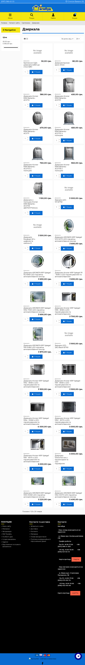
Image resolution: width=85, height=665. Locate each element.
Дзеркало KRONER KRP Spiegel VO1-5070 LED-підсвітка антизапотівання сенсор (68, 239)
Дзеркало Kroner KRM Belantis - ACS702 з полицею (62, 132)
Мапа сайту (6, 526)
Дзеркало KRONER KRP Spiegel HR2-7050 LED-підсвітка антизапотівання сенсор (37, 310)
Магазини (6, 529)
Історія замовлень (9, 539)
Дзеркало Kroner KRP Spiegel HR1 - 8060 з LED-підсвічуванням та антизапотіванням (67, 384)
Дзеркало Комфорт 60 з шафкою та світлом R (29, 240)
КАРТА (75, 593)
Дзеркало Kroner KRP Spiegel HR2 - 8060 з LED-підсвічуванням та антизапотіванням (36, 384)
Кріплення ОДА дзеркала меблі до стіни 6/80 (32, 65)
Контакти (34, 531)
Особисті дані (7, 537)
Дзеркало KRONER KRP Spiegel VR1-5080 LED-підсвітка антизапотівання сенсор (37, 347)
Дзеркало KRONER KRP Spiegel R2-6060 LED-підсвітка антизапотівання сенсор (37, 275)
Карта (76, 559)
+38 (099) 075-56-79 (69, 579)
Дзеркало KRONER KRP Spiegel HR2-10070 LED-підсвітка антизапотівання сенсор (68, 495)
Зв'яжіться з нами (37, 526)
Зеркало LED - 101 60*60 (61, 201)
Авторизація (6, 531)
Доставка (34, 529)
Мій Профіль (7, 534)
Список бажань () (75, 1)
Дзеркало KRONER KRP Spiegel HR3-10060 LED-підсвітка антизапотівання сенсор (37, 495)
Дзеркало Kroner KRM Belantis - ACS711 (31, 131)
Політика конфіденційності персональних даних (41, 540)
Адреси (5, 542)
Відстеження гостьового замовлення (11, 546)
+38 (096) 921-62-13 (69, 551)
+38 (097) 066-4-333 (69, 546)
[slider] (3, 47)
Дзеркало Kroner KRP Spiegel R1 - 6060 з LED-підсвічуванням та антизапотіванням (69, 275)
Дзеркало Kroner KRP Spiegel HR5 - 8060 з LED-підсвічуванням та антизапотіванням (67, 311)
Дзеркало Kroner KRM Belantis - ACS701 (62, 98)
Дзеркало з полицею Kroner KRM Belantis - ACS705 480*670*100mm (31, 204)
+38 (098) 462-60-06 (69, 585)
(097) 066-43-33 (7, 1)
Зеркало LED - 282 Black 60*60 (61, 346)
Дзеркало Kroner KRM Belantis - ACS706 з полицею (62, 168)
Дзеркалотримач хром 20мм (62, 64)
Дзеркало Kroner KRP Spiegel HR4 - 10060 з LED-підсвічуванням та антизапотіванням (36, 421)
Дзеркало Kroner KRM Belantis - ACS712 (31, 98)
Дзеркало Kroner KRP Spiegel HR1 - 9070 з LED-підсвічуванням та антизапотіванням (36, 459)
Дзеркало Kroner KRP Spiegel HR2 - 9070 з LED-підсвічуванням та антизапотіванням (67, 421)
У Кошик (37, 72)
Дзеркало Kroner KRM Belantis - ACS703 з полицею (31, 168)
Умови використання (38, 537)
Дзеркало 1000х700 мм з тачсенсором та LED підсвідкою (61, 460)
